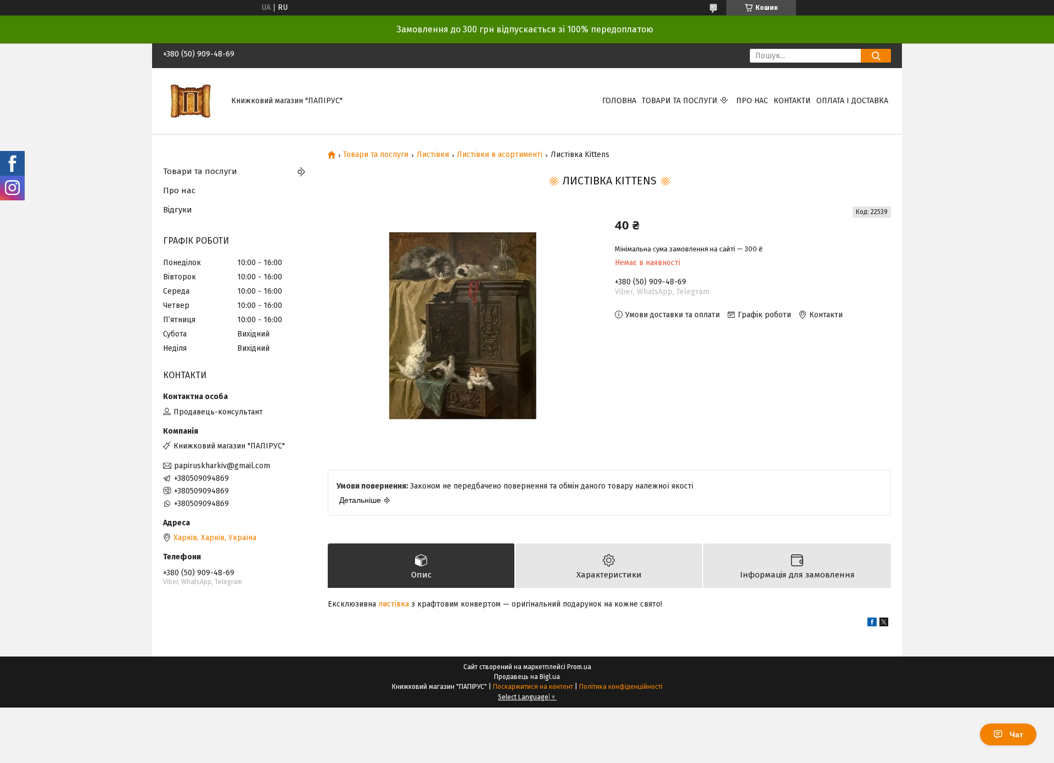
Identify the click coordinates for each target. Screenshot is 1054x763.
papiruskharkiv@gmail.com (222, 465)
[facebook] (872, 624)
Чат (1016, 734)
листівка (393, 604)
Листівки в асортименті (499, 155)
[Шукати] (876, 56)
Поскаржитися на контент (533, 687)
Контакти (792, 100)
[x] (883, 624)
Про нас (752, 100)
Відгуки (177, 210)
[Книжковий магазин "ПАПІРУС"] (190, 100)
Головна (619, 100)
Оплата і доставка (852, 100)
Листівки (433, 155)
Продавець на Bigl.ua (527, 677)
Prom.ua (579, 667)
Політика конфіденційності (621, 687)
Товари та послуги (679, 100)
